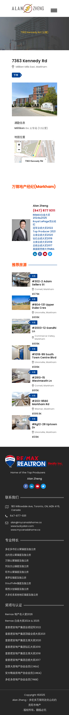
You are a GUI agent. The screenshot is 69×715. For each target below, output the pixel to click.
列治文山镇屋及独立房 (17, 566)
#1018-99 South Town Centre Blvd (44, 356)
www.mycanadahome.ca (25, 529)
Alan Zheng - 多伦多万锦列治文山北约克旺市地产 (34, 702)
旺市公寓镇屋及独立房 (17, 572)
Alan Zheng (40, 205)
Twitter (50, 254)
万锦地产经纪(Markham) (34, 187)
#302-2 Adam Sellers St (42, 283)
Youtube (45, 254)
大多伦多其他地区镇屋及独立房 (21, 594)
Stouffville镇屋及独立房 (18, 583)
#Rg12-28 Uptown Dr (44, 426)
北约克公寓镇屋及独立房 (18, 555)
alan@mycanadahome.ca (26, 522)
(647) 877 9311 (44, 210)
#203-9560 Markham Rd (40, 402)
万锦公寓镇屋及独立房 (17, 560)
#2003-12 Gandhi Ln (44, 329)
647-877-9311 (18, 515)
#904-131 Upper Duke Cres (43, 306)
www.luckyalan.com (22, 526)
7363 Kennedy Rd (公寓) (34, 32)
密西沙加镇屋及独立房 (17, 589)
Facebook (40, 254)
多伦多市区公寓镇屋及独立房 (20, 549)
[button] (45, 159)
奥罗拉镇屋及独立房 (15, 577)
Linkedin (35, 254)
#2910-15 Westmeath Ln (42, 379)
